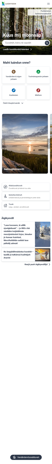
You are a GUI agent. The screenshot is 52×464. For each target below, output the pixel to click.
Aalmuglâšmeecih (14, 169)
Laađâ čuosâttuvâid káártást (16, 49)
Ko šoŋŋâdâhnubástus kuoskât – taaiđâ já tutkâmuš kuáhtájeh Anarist (18, 254)
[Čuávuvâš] (49, 144)
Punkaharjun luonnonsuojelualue (43, 12)
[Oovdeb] (3, 144)
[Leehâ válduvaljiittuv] (48, 4)
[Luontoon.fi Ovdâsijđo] (9, 3)
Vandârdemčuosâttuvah (28, 457)
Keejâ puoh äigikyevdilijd (36, 264)
